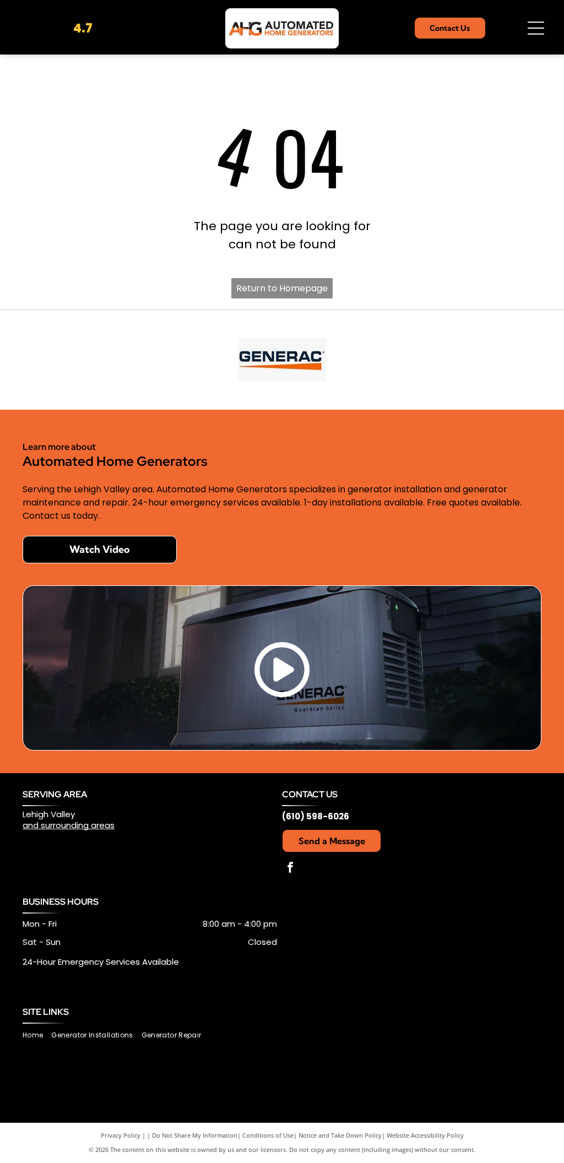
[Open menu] (536, 28)
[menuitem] (37, 1035)
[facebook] (290, 868)
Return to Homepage (282, 288)
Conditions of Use (268, 1135)
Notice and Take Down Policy (340, 1135)
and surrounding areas (69, 825)
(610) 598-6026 (315, 816)
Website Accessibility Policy (425, 1135)
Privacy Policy (120, 1135)
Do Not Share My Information (194, 1135)
